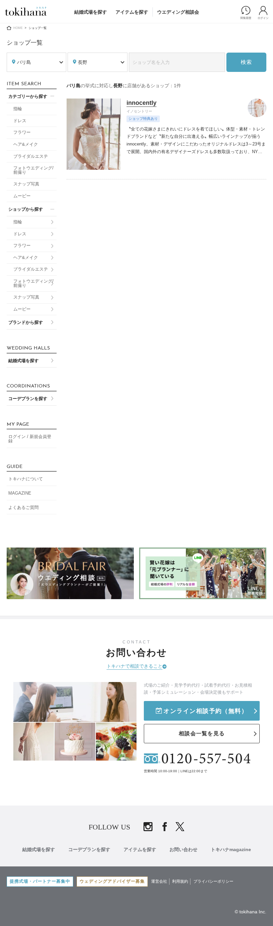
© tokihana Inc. (250, 911)
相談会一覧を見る (202, 733)
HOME (18, 28)
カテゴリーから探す (27, 96)
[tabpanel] (94, 134)
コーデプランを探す (27, 398)
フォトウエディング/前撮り (33, 170)
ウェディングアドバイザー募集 (112, 881)
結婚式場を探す (90, 12)
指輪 (17, 109)
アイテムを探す (132, 12)
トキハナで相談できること (134, 666)
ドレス (19, 120)
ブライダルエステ (30, 156)
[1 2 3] (94, 134)
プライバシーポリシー (213, 881)
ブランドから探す (25, 322)
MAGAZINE (19, 493)
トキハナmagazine (231, 849)
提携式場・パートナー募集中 (40, 881)
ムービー (22, 196)
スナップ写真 (26, 184)
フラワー (22, 132)
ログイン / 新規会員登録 (29, 438)
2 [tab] (93, 166)
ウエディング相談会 (178, 12)
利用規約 (180, 881)
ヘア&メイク (25, 144)
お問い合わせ (183, 849)
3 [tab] (100, 166)
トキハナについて (25, 479)
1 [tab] (87, 166)
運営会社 (159, 881)
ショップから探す (25, 209)
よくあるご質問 (23, 507)
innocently (141, 103)
